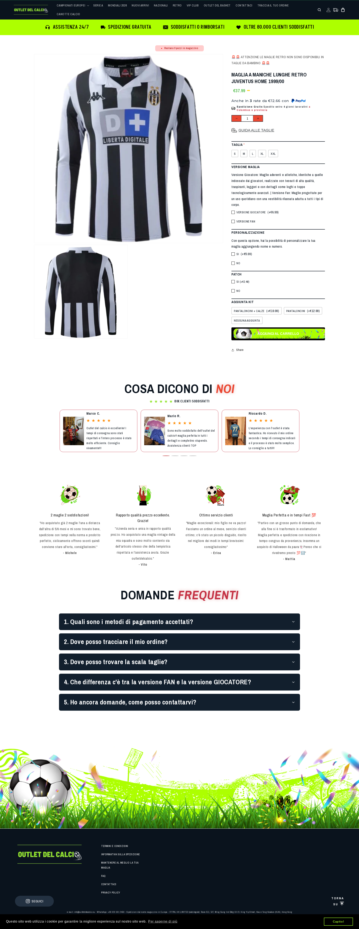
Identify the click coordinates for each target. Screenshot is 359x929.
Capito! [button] (338, 921)
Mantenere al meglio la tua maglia (120, 865)
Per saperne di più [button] (162, 921)
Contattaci (108, 884)
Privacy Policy (110, 892)
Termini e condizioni (114, 846)
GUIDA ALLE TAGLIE (256, 130)
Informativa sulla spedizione (120, 854)
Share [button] (240, 350)
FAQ (103, 876)
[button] (72, 5)
